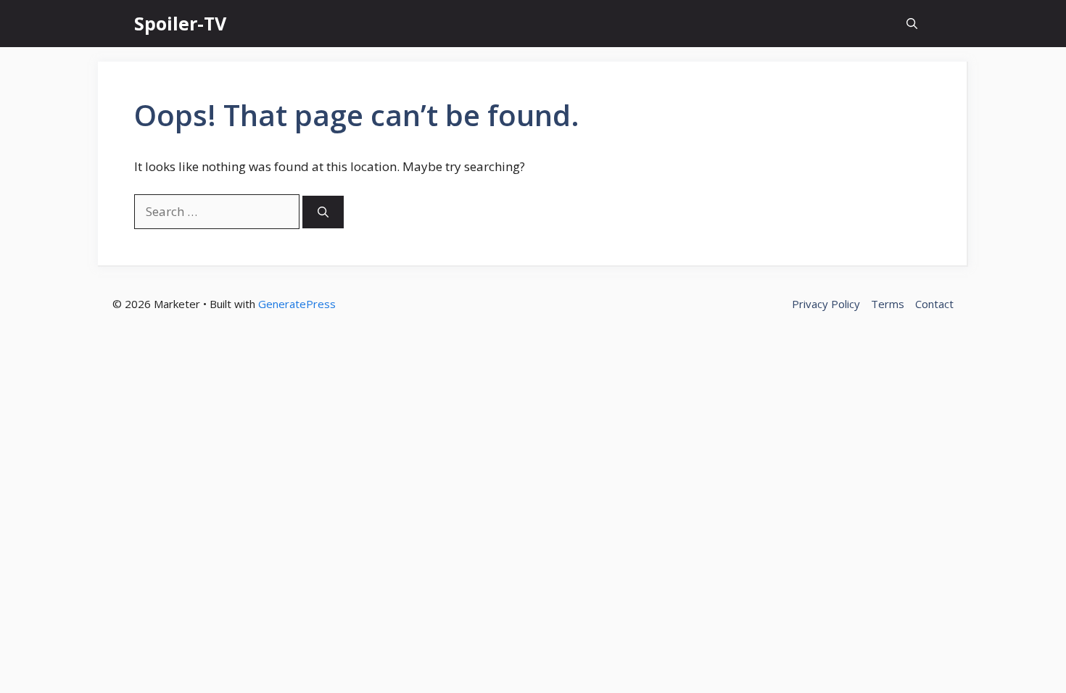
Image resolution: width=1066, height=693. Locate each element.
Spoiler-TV (180, 23)
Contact (934, 303)
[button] (912, 23)
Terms (887, 303)
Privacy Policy (826, 303)
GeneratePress (297, 303)
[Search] (323, 212)
